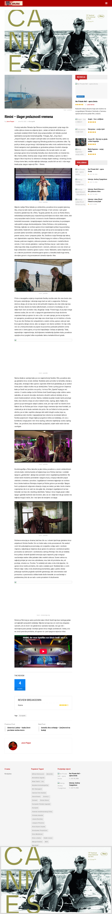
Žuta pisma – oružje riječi (96, 129)
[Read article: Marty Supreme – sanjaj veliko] (80, 152)
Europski (32, 121)
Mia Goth (35, 845)
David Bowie (36, 796)
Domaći (34, 800)
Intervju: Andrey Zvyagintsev (97, 179)
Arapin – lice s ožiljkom (95, 119)
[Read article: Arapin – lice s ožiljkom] (80, 122)
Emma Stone (44, 800)
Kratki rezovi (48, 838)
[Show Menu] (106, 3)
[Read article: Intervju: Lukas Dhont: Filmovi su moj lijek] (80, 202)
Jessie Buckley (37, 819)
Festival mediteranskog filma (42, 811)
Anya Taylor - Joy (38, 781)
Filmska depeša (37, 815)
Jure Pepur (10, 121)
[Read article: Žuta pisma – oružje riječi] (80, 132)
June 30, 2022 (22, 121)
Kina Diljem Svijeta (38, 826)
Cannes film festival (39, 793)
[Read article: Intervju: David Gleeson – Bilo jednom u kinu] (80, 192)
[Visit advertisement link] (56, 42)
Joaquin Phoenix (38, 823)
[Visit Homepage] (14, 3)
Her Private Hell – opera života (86, 101)
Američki (80, 96)
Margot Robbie (37, 841)
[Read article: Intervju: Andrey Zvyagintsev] (80, 182)
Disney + (46, 796)
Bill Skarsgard (37, 789)
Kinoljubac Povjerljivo (39, 830)
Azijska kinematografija (40, 785)
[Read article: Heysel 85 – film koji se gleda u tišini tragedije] (80, 142)
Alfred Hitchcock (38, 774)
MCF (46, 841)
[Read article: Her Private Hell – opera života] (91, 91)
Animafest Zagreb (38, 777)
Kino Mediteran (37, 834)
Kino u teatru (36, 838)
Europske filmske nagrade (41, 804)
